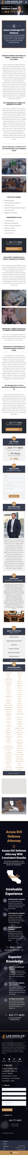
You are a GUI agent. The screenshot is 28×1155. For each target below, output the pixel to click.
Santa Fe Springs (19, 754)
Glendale (8, 703)
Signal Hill (8, 759)
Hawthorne (19, 705)
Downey (20, 696)
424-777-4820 (13, 11)
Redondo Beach (8, 746)
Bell (19, 679)
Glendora (19, 703)
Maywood (8, 730)
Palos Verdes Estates (8, 737)
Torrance (19, 763)
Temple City (8, 763)
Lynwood (19, 726)
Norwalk (8, 734)
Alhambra (19, 673)
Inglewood (8, 711)
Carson (8, 688)
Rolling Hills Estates (8, 748)
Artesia (19, 675)
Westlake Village (8, 769)
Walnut (19, 765)
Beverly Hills (8, 683)
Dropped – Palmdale (7, 1073)
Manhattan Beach (19, 728)
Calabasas (19, 685)
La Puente (19, 717)
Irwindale (19, 711)
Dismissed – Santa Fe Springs (10, 1068)
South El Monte (19, 759)
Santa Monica (8, 757)
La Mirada (8, 717)
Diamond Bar (8, 696)
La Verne (8, 719)
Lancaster (8, 721)
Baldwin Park (8, 679)
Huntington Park (8, 709)
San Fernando (19, 750)
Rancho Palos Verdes (19, 743)
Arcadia (8, 675)
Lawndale (19, 721)
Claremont (8, 690)
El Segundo (8, 701)
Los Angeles (8, 726)
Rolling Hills (19, 746)
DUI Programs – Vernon (8, 1081)
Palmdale (19, 734)
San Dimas (8, 750)
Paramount (19, 737)
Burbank (8, 685)
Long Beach (20, 724)
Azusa (5, 412)
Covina (19, 692)
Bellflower (19, 681)
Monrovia (19, 730)
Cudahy (8, 694)
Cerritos (20, 688)
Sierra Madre (20, 757)
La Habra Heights (19, 714)
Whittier (20, 769)
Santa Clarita (8, 754)
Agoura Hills (8, 673)
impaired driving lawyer (13, 42)
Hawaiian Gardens (8, 705)
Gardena (20, 701)
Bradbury (19, 683)
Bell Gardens (8, 681)
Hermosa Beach (8, 707)
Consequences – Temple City (9, 1071)
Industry (20, 709)
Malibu (8, 728)
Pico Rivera (19, 740)
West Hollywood (20, 767)
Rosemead (19, 748)
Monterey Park (19, 732)
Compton (8, 692)
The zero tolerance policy (8, 265)
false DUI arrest (18, 128)
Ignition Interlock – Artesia (9, 1076)
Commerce (19, 690)
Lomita (8, 724)
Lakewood (19, 719)
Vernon (8, 765)
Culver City (19, 694)
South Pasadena (20, 761)
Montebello (8, 732)
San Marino (19, 752)
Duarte (8, 698)
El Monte (19, 698)
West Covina (8, 767)
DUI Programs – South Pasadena (11, 1078)
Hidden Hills (19, 707)
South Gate (8, 761)
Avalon (8, 677)
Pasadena (8, 740)
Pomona (8, 742)
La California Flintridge (8, 714)
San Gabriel (8, 752)
